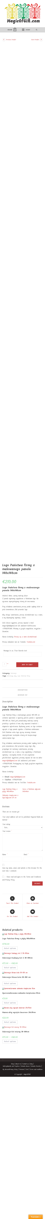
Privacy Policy (13, 1069)
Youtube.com (31, 642)
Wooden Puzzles (36, 1066)
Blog (31, 1064)
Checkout (21, 1069)
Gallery (5, 1066)
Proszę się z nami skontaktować (25, 636)
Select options (10, 968)
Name (5, 854)
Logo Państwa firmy (23, 676)
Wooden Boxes (25, 1066)
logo (15, 676)
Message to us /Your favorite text (15, 650)
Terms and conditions (36, 1069)
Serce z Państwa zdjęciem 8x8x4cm (31, 790)
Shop (12, 1064)
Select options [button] (10, 948)
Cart (27, 1069)
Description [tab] (22, 690)
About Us (18, 1064)
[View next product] (41, 39)
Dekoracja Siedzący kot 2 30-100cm (17, 958)
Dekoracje (13, 673)
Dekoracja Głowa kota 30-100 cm (16, 977)
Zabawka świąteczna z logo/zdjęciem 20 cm (10, 796)
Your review (7, 831)
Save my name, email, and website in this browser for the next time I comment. (22, 869)
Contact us (25, 1064)
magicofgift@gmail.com (9, 760)
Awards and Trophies (13, 1066)
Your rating (6, 824)
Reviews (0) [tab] (22, 695)
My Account (6, 1069)
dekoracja (10, 676)
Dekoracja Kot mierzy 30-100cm (15, 1032)
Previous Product (11, 40)
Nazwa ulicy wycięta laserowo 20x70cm (19, 1012)
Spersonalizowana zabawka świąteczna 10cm (21, 993)
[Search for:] (36, 29)
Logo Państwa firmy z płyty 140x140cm (9, 790)
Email (26, 854)
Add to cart (27, 665)
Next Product (35, 40)
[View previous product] (4, 39)
